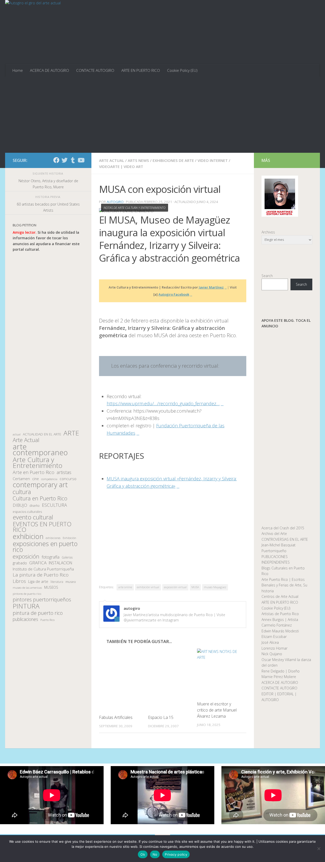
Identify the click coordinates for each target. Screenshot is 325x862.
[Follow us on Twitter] (64, 160)
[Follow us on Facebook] (56, 160)
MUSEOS (51, 587)
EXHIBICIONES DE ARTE (173, 160)
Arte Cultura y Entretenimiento (37, 462)
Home (17, 70)
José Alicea (270, 642)
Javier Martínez (211, 287)
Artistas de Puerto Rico (280, 613)
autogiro (115, 201)
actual (17, 434)
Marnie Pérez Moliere (279, 676)
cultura (22, 492)
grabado (20, 562)
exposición (26, 557)
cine (35, 478)
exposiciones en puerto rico (45, 546)
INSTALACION (60, 563)
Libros (19, 581)
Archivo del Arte (274, 533)
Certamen (21, 478)
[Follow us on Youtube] (81, 160)
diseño (34, 505)
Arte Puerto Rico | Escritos (283, 579)
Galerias (67, 557)
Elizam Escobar (274, 636)
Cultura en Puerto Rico (40, 498)
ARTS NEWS (138, 160)
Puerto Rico (47, 620)
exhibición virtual (148, 587)
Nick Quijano (272, 653)
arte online (125, 587)
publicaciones (25, 619)
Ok (142, 854)
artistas (64, 472)
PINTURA (26, 606)
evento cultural (33, 517)
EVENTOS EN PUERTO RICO (42, 527)
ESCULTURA (54, 505)
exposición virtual (175, 587)
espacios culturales (27, 511)
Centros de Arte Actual (280, 596)
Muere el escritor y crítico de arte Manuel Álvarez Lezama (217, 710)
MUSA (195, 587)
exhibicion (28, 536)
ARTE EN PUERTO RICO (140, 70)
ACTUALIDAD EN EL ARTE (42, 434)
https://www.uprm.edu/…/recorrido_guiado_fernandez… (163, 403)
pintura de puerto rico (38, 613)
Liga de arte (38, 581)
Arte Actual (26, 440)
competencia (49, 479)
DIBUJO (20, 505)
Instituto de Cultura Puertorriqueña (43, 568)
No (155, 854)
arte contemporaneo (40, 449)
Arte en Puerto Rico (33, 472)
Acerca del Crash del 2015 (283, 528)
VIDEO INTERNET (213, 160)
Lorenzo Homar (274, 648)
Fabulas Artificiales (116, 717)
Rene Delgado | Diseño (281, 671)
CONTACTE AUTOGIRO (95, 70)
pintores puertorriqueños (42, 599)
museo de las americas (27, 587)
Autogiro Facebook (173, 294)
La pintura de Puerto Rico (41, 575)
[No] (318, 848)
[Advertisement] (162, 114)
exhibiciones (53, 538)
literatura (57, 582)
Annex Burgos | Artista (280, 619)
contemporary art (40, 485)
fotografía (50, 557)
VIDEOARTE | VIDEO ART (121, 166)
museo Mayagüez (215, 587)
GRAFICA (37, 563)
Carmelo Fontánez (277, 625)
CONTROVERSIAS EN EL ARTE (285, 539)
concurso (68, 478)
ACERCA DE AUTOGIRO (49, 70)
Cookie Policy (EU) (182, 70)
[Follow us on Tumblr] (73, 160)
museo (71, 581)
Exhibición (69, 538)
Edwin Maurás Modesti (280, 631)
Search (267, 275)
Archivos (268, 232)
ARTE (71, 433)
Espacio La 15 (160, 717)
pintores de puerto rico (27, 594)
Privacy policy (176, 854)
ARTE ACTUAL (111, 160)
